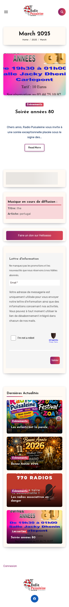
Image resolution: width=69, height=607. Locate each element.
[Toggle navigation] (6, 12)
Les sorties (19, 531)
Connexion (10, 566)
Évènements (34, 104)
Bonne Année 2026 (24, 464)
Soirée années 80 (34, 112)
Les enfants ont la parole (29, 427)
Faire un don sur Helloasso (34, 235)
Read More (34, 147)
